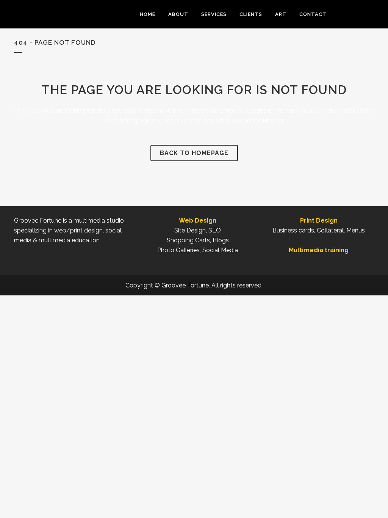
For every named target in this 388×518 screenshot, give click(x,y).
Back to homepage (194, 153)
